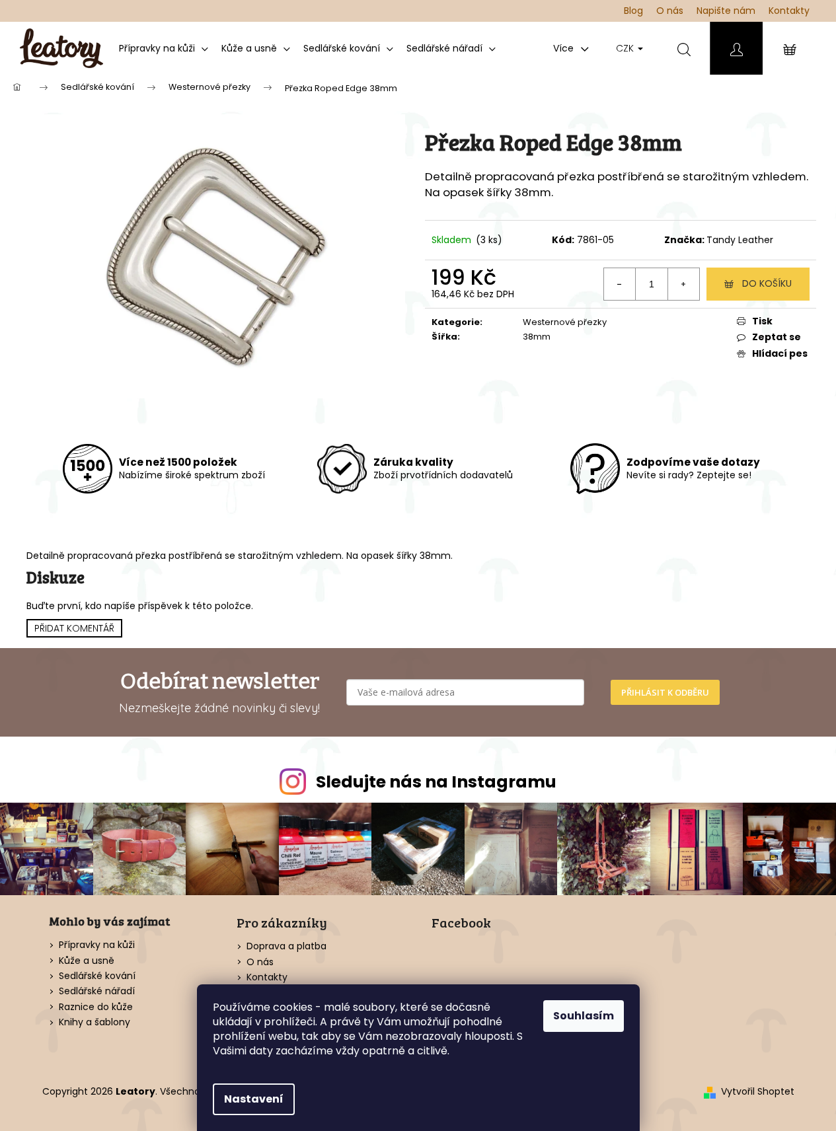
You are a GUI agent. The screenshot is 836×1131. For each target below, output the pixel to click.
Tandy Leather (739, 239)
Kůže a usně (86, 961)
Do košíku (767, 283)
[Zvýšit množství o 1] (683, 284)
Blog (633, 10)
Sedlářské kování (97, 976)
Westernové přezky (565, 322)
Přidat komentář (74, 628)
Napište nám (726, 10)
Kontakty (789, 10)
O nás (669, 10)
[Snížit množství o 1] (620, 284)
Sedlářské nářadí (97, 991)
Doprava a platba (286, 946)
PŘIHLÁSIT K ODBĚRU (665, 692)
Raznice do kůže (96, 1007)
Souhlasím (583, 1015)
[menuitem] (163, 48)
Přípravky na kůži (97, 945)
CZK (626, 48)
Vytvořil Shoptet (757, 1091)
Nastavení (254, 1099)
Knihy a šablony (94, 1022)
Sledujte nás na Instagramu (436, 781)
